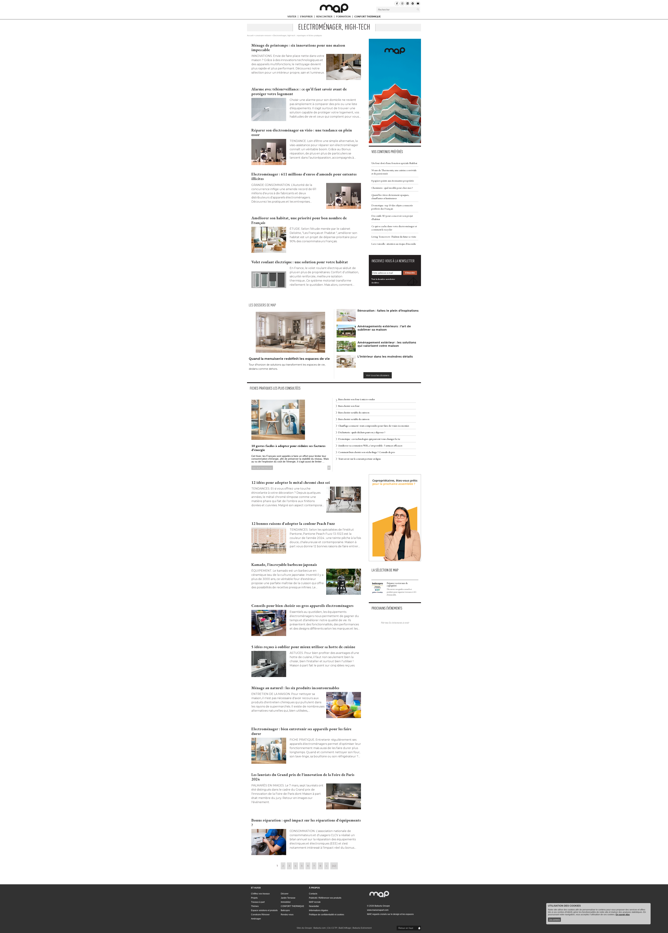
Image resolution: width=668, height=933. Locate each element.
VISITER (292, 17)
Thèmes (255, 906)
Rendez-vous (287, 914)
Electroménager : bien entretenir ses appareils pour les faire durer (301, 731)
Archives (375, 282)
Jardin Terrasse (288, 898)
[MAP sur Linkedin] (407, 3)
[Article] (268, 109)
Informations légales (318, 910)
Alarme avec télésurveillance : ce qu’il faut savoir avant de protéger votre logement (299, 91)
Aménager (256, 919)
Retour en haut (405, 928)
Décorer (284, 893)
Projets (254, 898)
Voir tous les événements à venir (395, 622)
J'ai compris (554, 919)
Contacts (313, 893)
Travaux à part (258, 902)
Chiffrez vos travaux (260, 893)
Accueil (250, 35)
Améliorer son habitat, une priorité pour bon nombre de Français (299, 220)
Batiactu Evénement (362, 928)
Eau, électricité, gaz (262, 468)
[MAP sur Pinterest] (412, 3)
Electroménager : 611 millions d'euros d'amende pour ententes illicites (304, 176)
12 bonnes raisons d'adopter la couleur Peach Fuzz (293, 523)
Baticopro (285, 910)
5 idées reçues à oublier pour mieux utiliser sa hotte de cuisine (303, 646)
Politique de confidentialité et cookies (326, 914)
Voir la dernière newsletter (383, 279)
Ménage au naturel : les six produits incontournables (295, 687)
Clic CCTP (332, 928)
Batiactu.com (319, 928)
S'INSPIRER (306, 17)
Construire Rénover (260, 914)
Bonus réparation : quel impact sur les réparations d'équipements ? (306, 822)
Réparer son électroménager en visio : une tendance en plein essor (301, 132)
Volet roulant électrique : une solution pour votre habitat (299, 262)
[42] (334, 865)
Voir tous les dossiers (377, 375)
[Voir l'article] (343, 67)
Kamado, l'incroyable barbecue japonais (284, 564)
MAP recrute (315, 902)
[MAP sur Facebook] (397, 3)
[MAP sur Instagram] (402, 3)
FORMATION (343, 17)
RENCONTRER (324, 17)
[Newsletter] (418, 3)
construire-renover (263, 35)
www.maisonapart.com (377, 910)
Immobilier (286, 902)
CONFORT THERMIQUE (367, 16)
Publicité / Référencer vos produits (325, 898)
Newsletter (314, 906)
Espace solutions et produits (264, 910)
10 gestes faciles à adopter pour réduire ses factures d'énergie (288, 448)
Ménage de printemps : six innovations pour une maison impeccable (298, 47)
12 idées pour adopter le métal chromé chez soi (290, 482)
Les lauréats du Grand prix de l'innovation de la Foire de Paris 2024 (302, 777)
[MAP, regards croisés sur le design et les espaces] (334, 8)
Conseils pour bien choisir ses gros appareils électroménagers (302, 605)
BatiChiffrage (345, 928)
